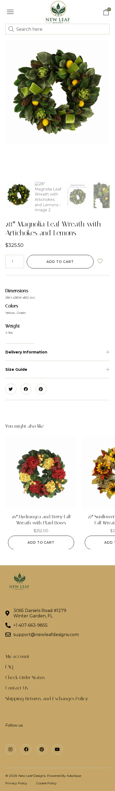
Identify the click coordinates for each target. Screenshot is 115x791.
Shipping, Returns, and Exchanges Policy (46, 699)
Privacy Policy (16, 783)
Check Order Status (25, 677)
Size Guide (16, 369)
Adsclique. (74, 776)
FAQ (9, 667)
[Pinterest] (42, 749)
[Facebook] (26, 749)
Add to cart (60, 262)
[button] (10, 12)
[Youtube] (57, 749)
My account (17, 656)
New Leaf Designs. (32, 776)
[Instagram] (10, 749)
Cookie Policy (46, 783)
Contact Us (16, 688)
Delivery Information (26, 352)
